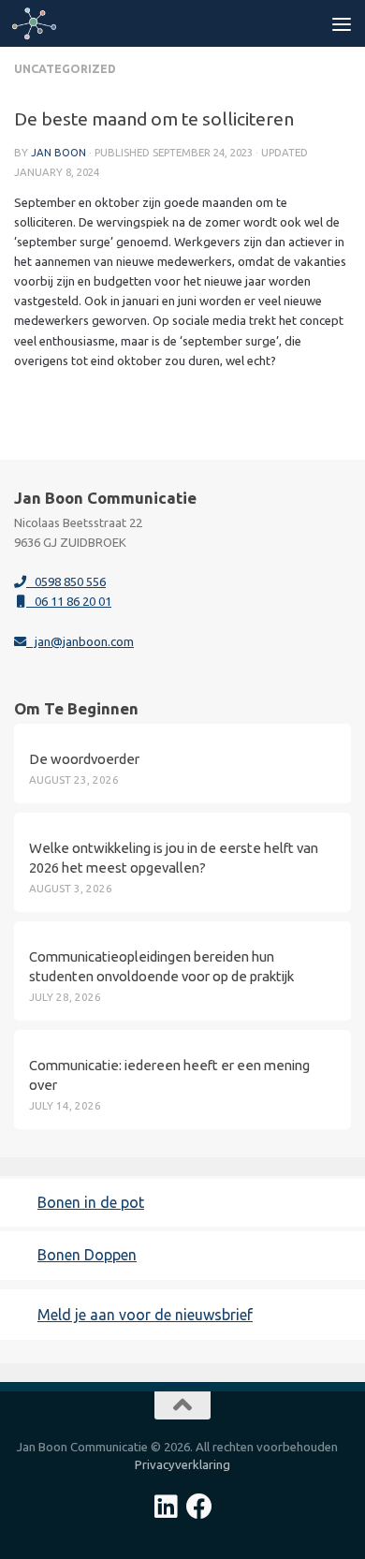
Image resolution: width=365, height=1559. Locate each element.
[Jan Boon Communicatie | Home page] (41, 23)
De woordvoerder (84, 759)
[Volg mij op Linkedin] (166, 1506)
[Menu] (341, 23)
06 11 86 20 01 (68, 601)
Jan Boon (58, 152)
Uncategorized (65, 69)
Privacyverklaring (182, 1464)
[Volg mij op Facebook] (199, 1506)
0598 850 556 (66, 581)
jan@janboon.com (80, 641)
